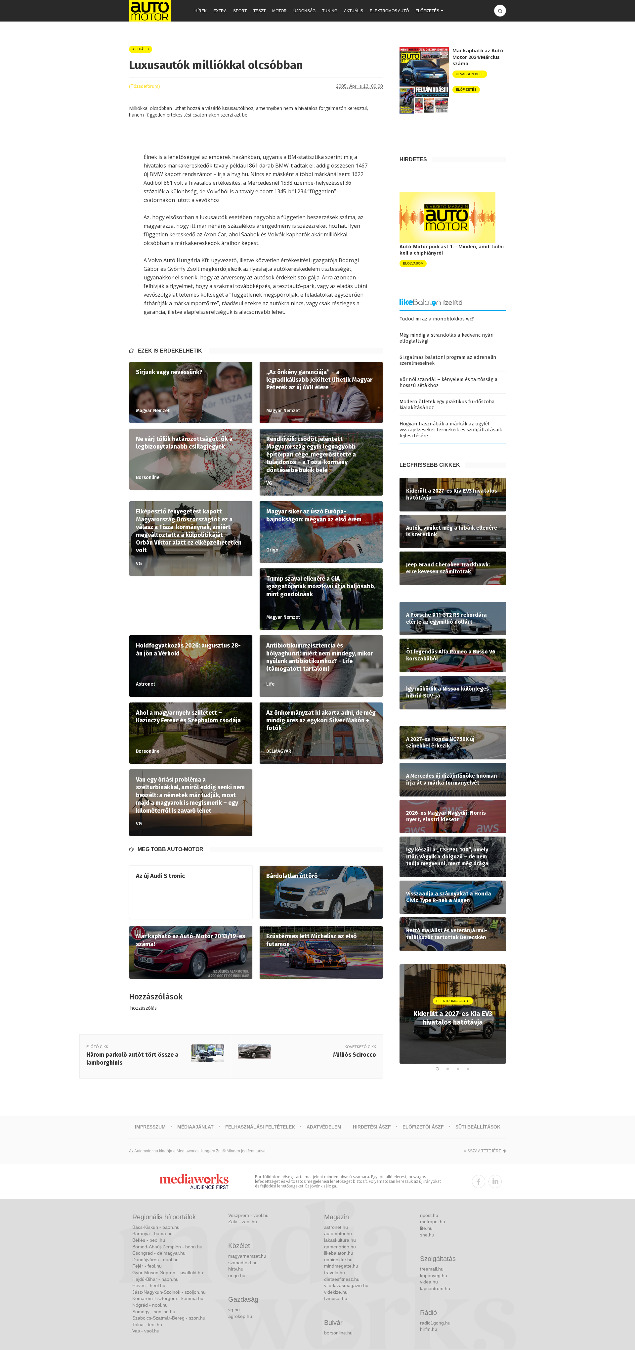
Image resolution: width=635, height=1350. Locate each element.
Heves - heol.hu (148, 1285)
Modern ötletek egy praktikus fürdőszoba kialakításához (447, 404)
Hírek (200, 11)
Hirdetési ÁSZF (372, 1127)
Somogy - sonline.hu (153, 1311)
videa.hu (429, 1281)
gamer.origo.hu (340, 1246)
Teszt (259, 11)
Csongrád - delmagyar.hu (159, 1253)
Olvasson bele (470, 74)
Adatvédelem (324, 1127)
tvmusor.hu (335, 1298)
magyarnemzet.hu (247, 1256)
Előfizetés (427, 11)
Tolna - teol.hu (147, 1324)
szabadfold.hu (243, 1262)
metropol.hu (432, 1221)
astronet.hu (336, 1227)
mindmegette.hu (341, 1266)
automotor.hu (338, 1233)
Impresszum (150, 1127)
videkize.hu (336, 1292)
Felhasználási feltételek (260, 1127)
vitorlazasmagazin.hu (346, 1285)
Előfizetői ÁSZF (423, 1127)
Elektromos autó (389, 11)
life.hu (426, 1228)
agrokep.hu (240, 1316)
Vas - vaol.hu (145, 1330)
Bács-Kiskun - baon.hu (156, 1227)
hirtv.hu (235, 1269)
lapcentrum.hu (435, 1288)
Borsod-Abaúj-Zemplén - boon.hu (167, 1246)
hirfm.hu (428, 1329)
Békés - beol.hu (148, 1240)
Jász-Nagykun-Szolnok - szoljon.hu (169, 1292)
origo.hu (236, 1275)
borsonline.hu (338, 1332)
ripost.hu (429, 1215)
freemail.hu (432, 1269)
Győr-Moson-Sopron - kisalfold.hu (167, 1272)
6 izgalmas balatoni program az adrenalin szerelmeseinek (448, 360)
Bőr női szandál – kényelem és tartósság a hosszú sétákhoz (449, 382)
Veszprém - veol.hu (248, 1215)
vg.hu (234, 1309)
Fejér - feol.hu (147, 1266)
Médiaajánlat (195, 1127)
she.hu (427, 1234)
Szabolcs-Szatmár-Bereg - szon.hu (168, 1318)
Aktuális (353, 11)
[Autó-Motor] (150, 11)
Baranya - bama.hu (152, 1233)
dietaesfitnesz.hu (342, 1279)
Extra (220, 11)
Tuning (329, 11)
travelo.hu (334, 1272)
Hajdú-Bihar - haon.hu (155, 1279)
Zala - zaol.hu (242, 1221)
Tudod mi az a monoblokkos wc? (437, 319)
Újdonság (304, 11)
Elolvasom (413, 263)
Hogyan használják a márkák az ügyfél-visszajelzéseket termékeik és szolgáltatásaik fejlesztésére (451, 430)
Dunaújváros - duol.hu (155, 1259)
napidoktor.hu (338, 1259)
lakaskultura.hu (340, 1240)
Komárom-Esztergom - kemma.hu (167, 1298)
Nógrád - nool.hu (150, 1305)
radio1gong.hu (435, 1323)
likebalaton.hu (338, 1253)
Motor (279, 11)
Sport (240, 11)
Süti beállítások (477, 1127)
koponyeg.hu (433, 1275)
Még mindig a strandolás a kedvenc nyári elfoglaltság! (446, 338)
